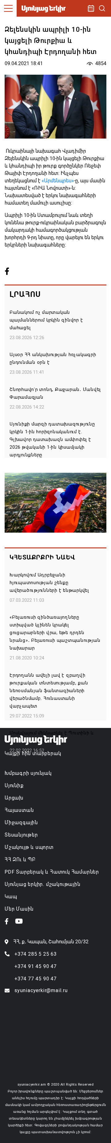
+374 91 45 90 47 (35, 966)
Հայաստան (19, 810)
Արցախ (14, 798)
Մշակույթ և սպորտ (29, 847)
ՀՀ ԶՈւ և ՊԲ (20, 859)
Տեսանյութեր (21, 835)
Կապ (11, 897)
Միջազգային (21, 822)
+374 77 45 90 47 (35, 979)
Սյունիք (14, 785)
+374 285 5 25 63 (35, 954)
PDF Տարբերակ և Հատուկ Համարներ (52, 872)
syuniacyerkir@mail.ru (41, 990)
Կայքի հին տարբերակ (33, 753)
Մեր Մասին (19, 909)
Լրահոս (25, 294)
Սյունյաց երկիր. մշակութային (42, 884)
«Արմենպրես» (58, 181)
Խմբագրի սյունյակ (28, 773)
